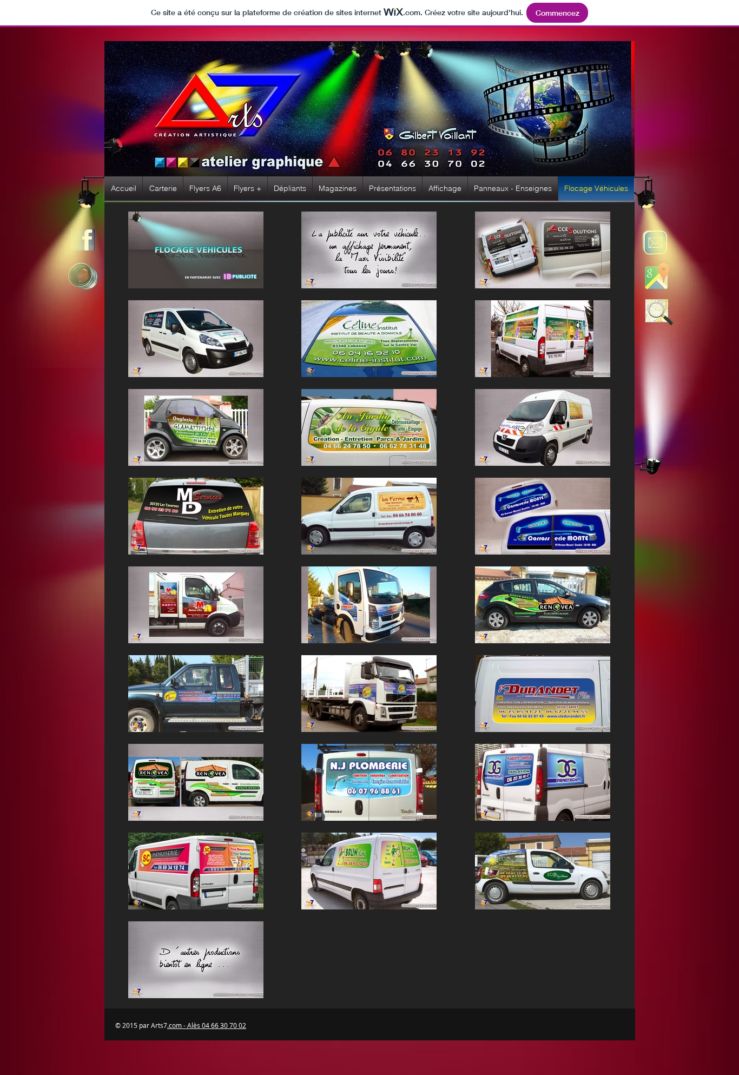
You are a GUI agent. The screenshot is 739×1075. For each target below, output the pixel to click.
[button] (163, 188)
